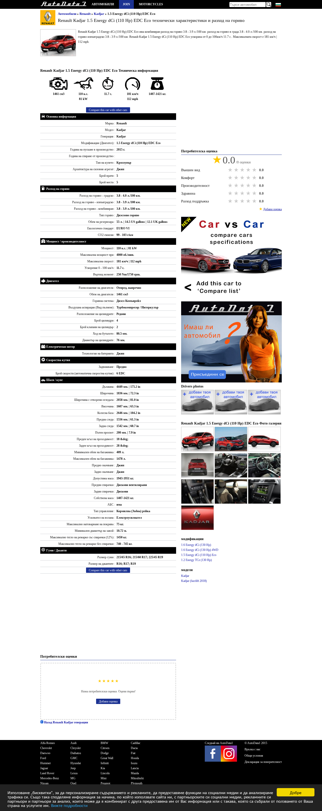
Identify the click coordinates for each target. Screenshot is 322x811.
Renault (85, 14)
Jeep (73, 768)
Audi (73, 743)
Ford (43, 758)
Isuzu (134, 763)
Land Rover (47, 773)
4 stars (249, 169)
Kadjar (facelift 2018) (194, 581)
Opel (73, 783)
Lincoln (105, 773)
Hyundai (75, 763)
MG (72, 778)
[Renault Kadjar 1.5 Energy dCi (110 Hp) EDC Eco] (198, 450)
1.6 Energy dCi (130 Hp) (196, 545)
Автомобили (103, 4)
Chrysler (75, 748)
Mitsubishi (137, 778)
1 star (231, 169)
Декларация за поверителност (263, 762)
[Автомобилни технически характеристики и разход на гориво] (63, 4)
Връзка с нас (252, 749)
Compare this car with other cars (108, 110)
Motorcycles (151, 4)
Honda (135, 758)
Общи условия (254, 755)
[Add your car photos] (198, 413)
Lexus (74, 773)
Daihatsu (75, 753)
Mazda (135, 773)
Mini (103, 778)
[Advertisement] (108, 614)
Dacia (134, 748)
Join (126, 4)
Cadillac (135, 743)
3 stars (243, 169)
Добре (295, 792)
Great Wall (107, 758)
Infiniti (105, 763)
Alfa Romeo (47, 743)
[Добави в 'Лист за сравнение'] (231, 299)
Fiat (133, 753)
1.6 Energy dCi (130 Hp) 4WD (199, 550)
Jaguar (44, 768)
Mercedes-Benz (49, 778)
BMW (104, 743)
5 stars (255, 169)
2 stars (237, 169)
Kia (103, 768)
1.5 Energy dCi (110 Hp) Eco (198, 555)
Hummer (45, 763)
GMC (73, 758)
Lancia (135, 768)
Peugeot (105, 783)
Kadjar (99, 14)
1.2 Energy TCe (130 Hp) (196, 560)
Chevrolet (46, 748)
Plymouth (136, 783)
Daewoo (45, 753)
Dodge (105, 753)
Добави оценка (108, 701)
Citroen (105, 748)
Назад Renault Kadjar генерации (65, 722)
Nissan (44, 783)
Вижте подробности (69, 805)
